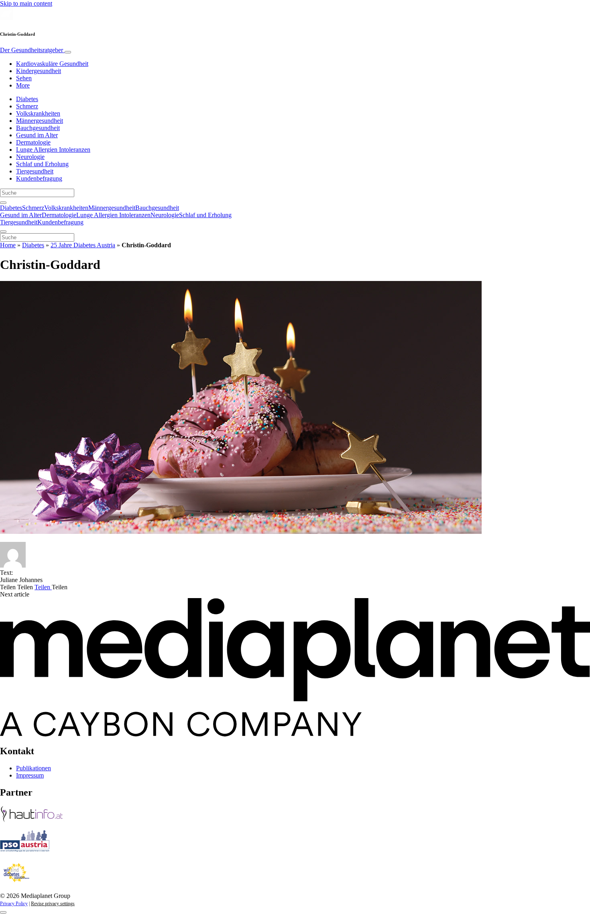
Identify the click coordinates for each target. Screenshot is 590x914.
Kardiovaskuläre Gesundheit (52, 63)
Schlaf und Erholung (42, 164)
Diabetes (27, 99)
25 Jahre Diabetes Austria (83, 245)
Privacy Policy (14, 903)
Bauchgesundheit (38, 127)
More (23, 85)
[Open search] (3, 203)
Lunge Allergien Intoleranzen (53, 149)
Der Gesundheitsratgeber (32, 50)
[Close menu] (3, 231)
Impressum (30, 775)
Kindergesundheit (38, 70)
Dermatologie (33, 142)
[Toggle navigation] (68, 52)
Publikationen (33, 768)
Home (8, 245)
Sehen (24, 78)
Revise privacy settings (53, 903)
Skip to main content (26, 3)
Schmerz (27, 106)
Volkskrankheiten (38, 113)
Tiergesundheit (34, 171)
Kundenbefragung (39, 178)
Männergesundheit (39, 120)
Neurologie (30, 156)
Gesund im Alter (37, 135)
